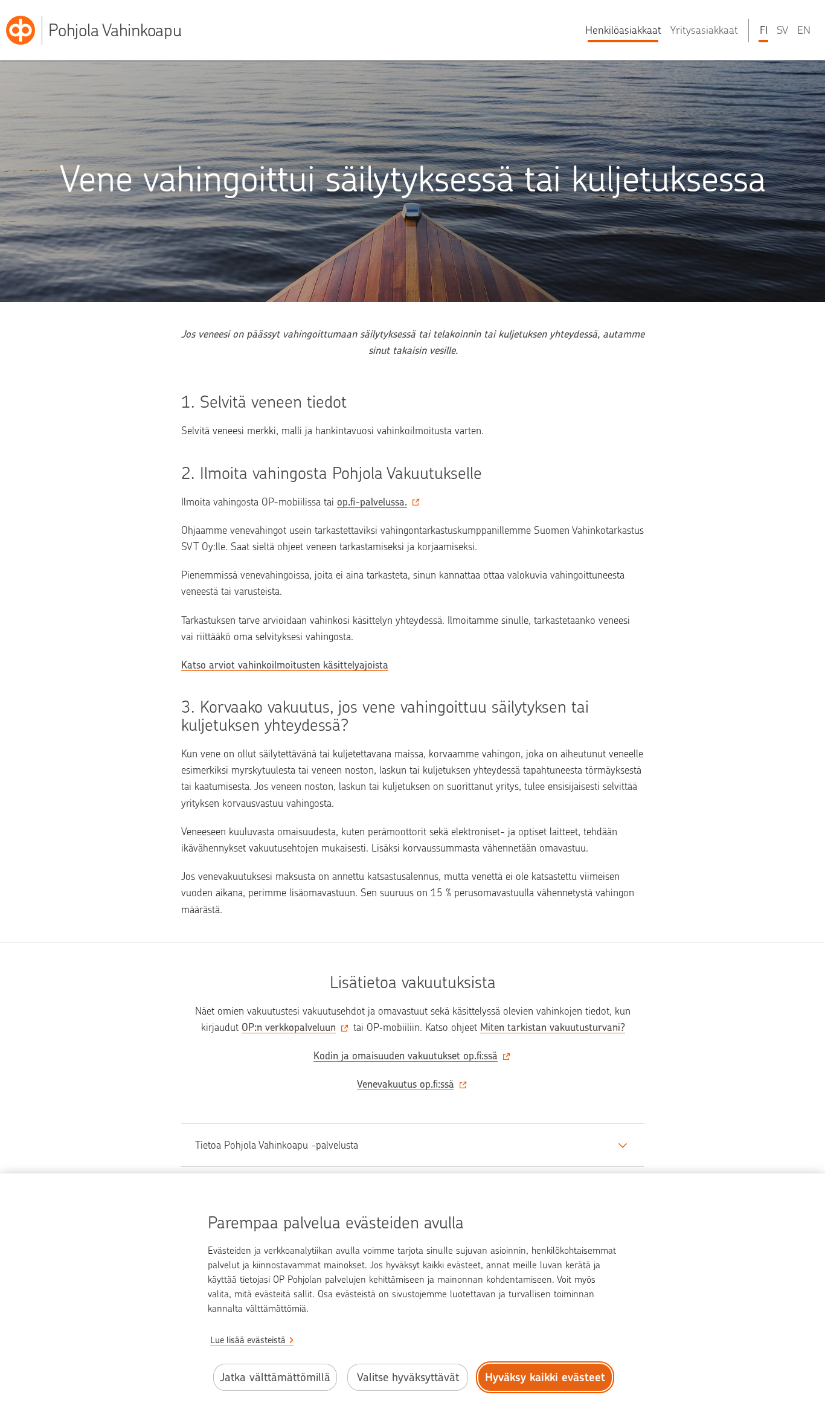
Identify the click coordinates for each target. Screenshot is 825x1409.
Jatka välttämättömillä (275, 1377)
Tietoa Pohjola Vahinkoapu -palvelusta (276, 1145)
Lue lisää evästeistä (248, 1340)
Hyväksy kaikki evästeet (545, 1377)
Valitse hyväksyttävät (408, 1377)
